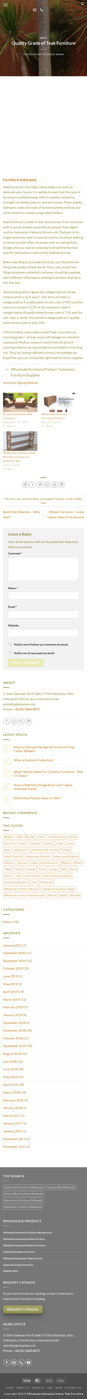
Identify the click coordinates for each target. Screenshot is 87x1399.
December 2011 (14, 1139)
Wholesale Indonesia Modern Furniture (24, 1245)
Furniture (59, 498)
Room (73, 869)
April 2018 (10, 1084)
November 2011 (14, 1146)
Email (12, 606)
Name (12, 588)
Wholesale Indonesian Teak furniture (22, 1258)
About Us (23, 1387)
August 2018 (12, 1053)
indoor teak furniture (38, 856)
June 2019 (10, 976)
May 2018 (10, 1077)
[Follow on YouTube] (28, 721)
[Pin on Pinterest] (54, 484)
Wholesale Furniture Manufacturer (24, 895)
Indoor (67, 849)
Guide (59, 843)
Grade (69, 498)
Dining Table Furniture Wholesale (23, 1187)
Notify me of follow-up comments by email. (41, 644)
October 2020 (13, 968)
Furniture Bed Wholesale (60, 1187)
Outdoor (31, 869)
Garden (48, 843)
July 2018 (10, 1061)
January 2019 (12, 1015)
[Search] (82, 4)
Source (8, 382)
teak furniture (33, 875)
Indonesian (20, 849)
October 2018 (13, 1038)
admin (60, 54)
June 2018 (10, 1069)
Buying (29, 836)
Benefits (9, 836)
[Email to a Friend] (47, 484)
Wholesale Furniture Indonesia (21, 889)
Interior (22, 862)
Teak (43, 502)
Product (38, 1387)
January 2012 (12, 1131)
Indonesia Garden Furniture (18, 1264)
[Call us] (21, 721)
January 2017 (12, 1123)
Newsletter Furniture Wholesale (22, 1206)
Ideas (7, 849)
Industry (9, 862)
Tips (34, 882)
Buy (19, 836)
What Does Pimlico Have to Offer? (37, 798)
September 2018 (14, 1046)
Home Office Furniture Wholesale (23, 1193)
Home (70, 843)
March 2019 (11, 999)
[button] (5, 5)
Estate (22, 843)
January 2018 (12, 1108)
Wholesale (46, 882)
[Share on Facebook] (32, 484)
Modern (65, 862)
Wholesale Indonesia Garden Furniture (24, 1238)
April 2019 (10, 991)
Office (7, 869)
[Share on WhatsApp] (25, 484)
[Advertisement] (43, 121)
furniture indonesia (19, 179)
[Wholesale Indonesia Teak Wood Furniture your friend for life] (20, 441)
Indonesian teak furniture (44, 849)
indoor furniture (13, 856)
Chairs (41, 836)
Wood (63, 895)
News (43, 38)
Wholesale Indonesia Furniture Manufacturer (27, 1232)
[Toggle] (7, 370)
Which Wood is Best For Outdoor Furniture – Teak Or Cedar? (48, 773)
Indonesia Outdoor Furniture (19, 1251)
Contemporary (56, 836)
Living (33, 862)
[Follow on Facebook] (6, 721)
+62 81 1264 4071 (27, 709)
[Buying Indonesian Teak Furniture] (20, 402)
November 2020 (14, 961)
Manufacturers (49, 862)
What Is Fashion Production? (34, 760)
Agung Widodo (27, 382)
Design (73, 836)
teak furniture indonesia (58, 875)
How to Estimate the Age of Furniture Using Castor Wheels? (44, 749)
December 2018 (14, 1023)
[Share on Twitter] (39, 484)
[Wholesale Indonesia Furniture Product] (58, 402)
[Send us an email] (14, 721)
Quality (78, 498)
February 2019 (13, 1007)
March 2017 (11, 1115)
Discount (9, 843)
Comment (15, 553)
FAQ (49, 1387)
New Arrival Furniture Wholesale (23, 1200)
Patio (42, 869)
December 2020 (14, 953)
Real (63, 869)
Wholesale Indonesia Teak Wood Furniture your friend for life (19, 457)
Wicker (52, 895)
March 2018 (11, 1092)
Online (18, 869)
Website (13, 625)
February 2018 (13, 1100)
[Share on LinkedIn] (61, 484)
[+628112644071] (42, 10)
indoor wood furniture (65, 856)
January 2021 (12, 945)
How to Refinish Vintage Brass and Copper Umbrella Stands (43, 787)
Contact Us (73, 1387)
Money (78, 862)
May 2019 (10, 984)
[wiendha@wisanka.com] (35, 10)
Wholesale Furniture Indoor (59, 889)
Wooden (75, 895)
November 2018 (14, 1030)
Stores (8, 875)
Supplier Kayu (10, 1270)
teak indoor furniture (16, 882)
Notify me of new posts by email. (34, 653)
